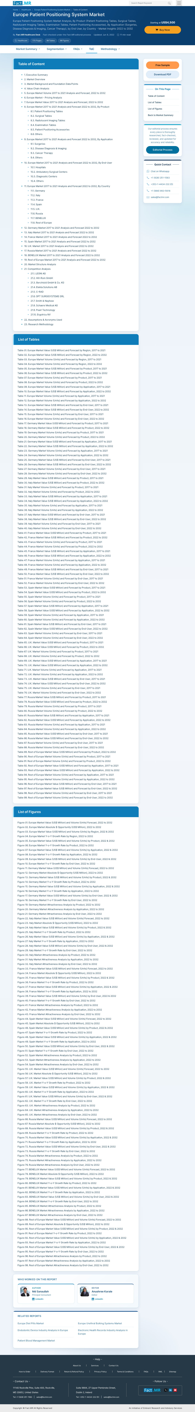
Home (15, 10)
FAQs (76, 49)
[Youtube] (175, 1389)
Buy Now (165, 29)
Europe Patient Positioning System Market (52, 10)
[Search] (169, 3)
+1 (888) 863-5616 (160, 190)
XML (160, 1371)
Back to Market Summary (160, 115)
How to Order (24, 1371)
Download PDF (162, 74)
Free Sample (163, 65)
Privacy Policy (100, 1371)
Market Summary (26, 49)
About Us (77, 1365)
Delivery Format (47, 1371)
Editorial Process (162, 149)
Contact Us (113, 1365)
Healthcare (26, 10)
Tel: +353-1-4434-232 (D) (87, 1397)
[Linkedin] (170, 1389)
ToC (91, 49)
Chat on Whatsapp (160, 171)
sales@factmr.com (160, 197)
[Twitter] (166, 1389)
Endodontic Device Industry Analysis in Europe (43, 1330)
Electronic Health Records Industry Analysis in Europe (103, 1332)
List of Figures (155, 108)
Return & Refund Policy (74, 1371)
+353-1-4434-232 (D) (162, 184)
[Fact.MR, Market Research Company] (22, 3)
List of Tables (154, 102)
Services (95, 1365)
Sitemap (172, 1371)
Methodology (109, 49)
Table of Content (156, 96)
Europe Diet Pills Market (31, 1323)
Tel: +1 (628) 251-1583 (23, 1397)
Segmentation (55, 49)
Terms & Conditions (125, 1371)
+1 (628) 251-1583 (160, 177)
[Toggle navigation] (179, 3)
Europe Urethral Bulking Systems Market (100, 1323)
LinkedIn (39, 1299)
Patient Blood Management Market (36, 1340)
